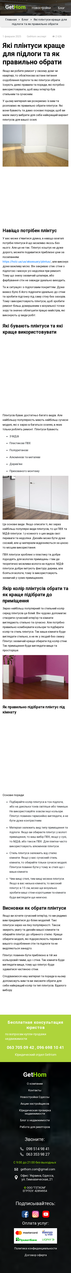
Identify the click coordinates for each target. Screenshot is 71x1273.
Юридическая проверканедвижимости (35, 1112)
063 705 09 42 (21, 1047)
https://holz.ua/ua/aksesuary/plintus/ (27, 261)
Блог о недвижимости (35, 1120)
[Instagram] (35, 1214)
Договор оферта (35, 1255)
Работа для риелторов (35, 1127)
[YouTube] (45, 1214)
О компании (35, 1083)
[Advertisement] (35, 197)
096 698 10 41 (50, 1047)
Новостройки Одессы (34, 1097)
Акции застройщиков (35, 1103)
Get (15, 7)
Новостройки (41, 8)
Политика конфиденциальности (35, 1248)
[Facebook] (25, 1214)
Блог (61, 8)
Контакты (34, 1090)
